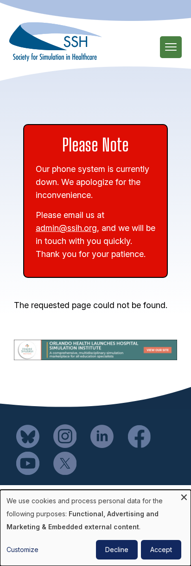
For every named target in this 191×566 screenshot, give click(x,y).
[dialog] (95, 528)
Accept (161, 549)
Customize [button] (22, 549)
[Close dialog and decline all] (184, 495)
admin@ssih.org (66, 228)
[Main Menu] (171, 47)
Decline (116, 549)
